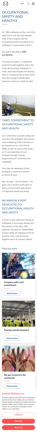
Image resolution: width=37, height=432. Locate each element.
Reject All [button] (18, 421)
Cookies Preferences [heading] (13, 394)
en (22, 3)
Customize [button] (18, 414)
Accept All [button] (18, 427)
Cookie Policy (15, 409)
